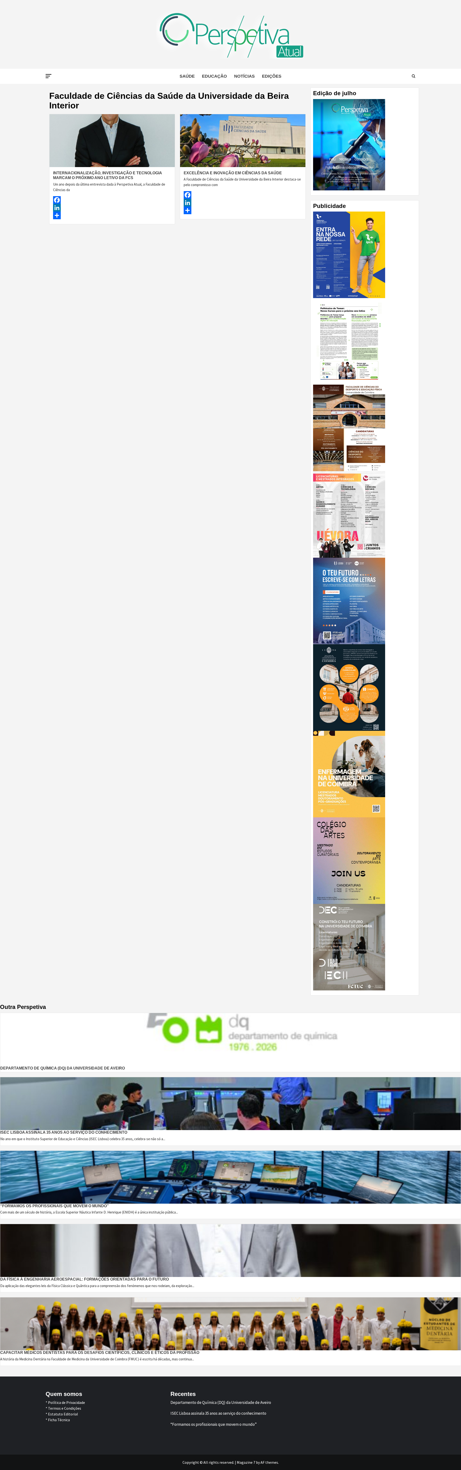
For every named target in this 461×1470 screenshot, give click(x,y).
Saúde (187, 76)
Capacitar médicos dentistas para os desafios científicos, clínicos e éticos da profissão (99, 1353)
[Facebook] (112, 200)
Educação (214, 76)
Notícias (244, 76)
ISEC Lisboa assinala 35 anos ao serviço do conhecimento (63, 1132)
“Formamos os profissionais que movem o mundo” (54, 1206)
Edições (271, 76)
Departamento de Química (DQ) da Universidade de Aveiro (62, 1068)
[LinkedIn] (112, 208)
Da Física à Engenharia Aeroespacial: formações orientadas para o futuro (84, 1279)
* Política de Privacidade (65, 1402)
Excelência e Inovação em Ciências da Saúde (233, 173)
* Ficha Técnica (58, 1419)
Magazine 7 (246, 1462)
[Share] (112, 215)
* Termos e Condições (63, 1408)
